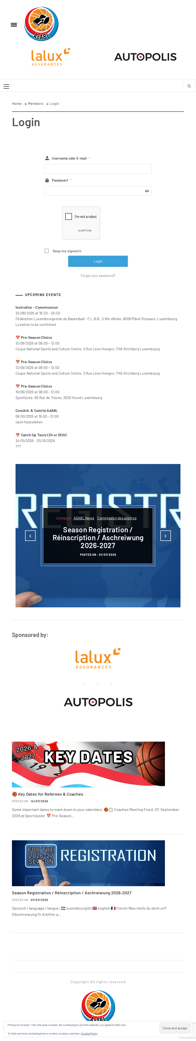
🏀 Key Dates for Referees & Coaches (47, 794)
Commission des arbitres (116, 522)
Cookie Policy (89, 1033)
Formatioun (97, 528)
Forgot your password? (98, 275)
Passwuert (62, 180)
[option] (98, 535)
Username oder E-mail (71, 158)
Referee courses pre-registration (98, 543)
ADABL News (82, 522)
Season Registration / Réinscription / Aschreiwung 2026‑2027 (71, 892)
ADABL (63, 522)
